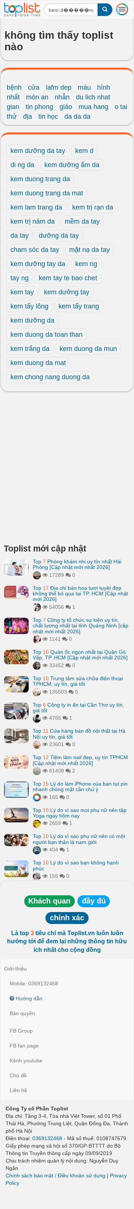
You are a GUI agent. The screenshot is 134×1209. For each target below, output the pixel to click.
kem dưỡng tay (66, 292)
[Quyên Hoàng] (37, 850)
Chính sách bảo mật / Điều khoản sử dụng (55, 1175)
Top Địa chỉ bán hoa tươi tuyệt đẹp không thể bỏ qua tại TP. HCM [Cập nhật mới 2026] (80, 593)
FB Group (21, 1031)
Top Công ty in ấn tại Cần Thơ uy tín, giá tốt (78, 707)
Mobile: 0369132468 (34, 983)
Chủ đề (18, 1075)
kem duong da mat (38, 363)
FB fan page (24, 1046)
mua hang (93, 107)
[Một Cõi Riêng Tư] (37, 797)
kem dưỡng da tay (37, 150)
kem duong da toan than (46, 334)
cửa (33, 87)
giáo (66, 107)
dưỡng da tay (59, 235)
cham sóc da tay (34, 249)
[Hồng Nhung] (37, 665)
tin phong (39, 107)
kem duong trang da (40, 179)
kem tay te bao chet (68, 278)
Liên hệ (18, 1090)
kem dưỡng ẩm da (71, 165)
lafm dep (58, 87)
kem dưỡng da (32, 320)
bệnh (14, 87)
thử (12, 116)
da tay (19, 235)
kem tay (22, 292)
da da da (77, 116)
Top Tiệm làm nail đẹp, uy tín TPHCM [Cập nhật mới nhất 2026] (80, 760)
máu (84, 87)
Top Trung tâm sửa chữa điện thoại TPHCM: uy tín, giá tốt (78, 681)
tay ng (19, 278)
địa (27, 116)
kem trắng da (30, 348)
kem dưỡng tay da (37, 264)
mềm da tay (82, 221)
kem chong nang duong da (50, 377)
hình (103, 87)
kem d (84, 150)
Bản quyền (22, 1013)
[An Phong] (37, 692)
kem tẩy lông (29, 306)
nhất (13, 97)
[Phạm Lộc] (37, 718)
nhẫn (62, 97)
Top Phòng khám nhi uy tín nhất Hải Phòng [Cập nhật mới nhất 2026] (77, 564)
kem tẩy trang (78, 306)
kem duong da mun (88, 348)
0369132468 (47, 1138)
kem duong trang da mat (46, 193)
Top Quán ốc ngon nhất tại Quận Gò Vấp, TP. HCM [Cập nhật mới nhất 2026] (80, 655)
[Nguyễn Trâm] (37, 575)
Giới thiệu (15, 969)
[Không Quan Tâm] (37, 876)
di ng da (22, 165)
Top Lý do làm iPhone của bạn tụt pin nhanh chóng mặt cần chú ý (80, 786)
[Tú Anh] (37, 607)
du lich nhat (93, 97)
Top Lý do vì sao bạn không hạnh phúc (76, 865)
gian (13, 107)
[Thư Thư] (37, 744)
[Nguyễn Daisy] (37, 823)
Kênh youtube (26, 1061)
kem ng (86, 264)
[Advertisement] (67, 470)
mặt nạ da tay (89, 249)
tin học (48, 116)
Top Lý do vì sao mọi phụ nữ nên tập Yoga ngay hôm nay (80, 813)
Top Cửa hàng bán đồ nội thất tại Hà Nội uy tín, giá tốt (79, 733)
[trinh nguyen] (37, 771)
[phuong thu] (37, 639)
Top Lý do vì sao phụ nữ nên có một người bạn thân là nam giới (79, 839)
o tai (121, 107)
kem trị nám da (32, 221)
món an (37, 97)
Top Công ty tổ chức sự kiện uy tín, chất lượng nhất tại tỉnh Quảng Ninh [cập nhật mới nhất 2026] (80, 625)
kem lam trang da (36, 207)
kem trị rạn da (92, 207)
